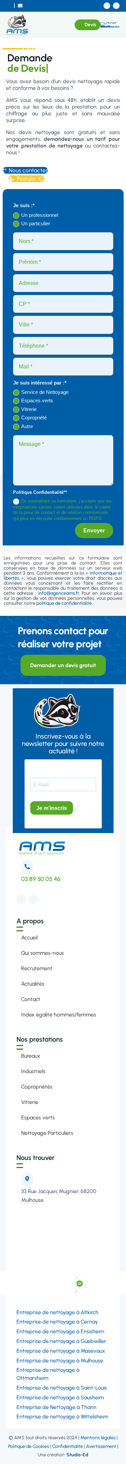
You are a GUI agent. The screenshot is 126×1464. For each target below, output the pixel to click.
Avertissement (101, 1446)
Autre (27, 426)
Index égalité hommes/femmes (58, 1014)
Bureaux (30, 1056)
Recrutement (36, 968)
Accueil (29, 937)
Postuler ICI (26, 178)
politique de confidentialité (64, 603)
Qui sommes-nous (42, 953)
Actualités (32, 984)
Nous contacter (25, 170)
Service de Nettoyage (45, 392)
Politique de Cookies (28, 1446)
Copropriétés (36, 1087)
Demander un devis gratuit (63, 665)
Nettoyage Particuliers (47, 1133)
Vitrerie (29, 409)
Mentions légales (98, 1438)
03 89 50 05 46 (40, 879)
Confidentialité (67, 1446)
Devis (90, 24)
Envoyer (94, 530)
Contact (30, 999)
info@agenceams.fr (58, 593)
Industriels (33, 1071)
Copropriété (34, 417)
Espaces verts (37, 400)
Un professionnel (39, 215)
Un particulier (35, 223)
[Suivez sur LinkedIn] (116, 5)
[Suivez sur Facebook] (106, 5)
